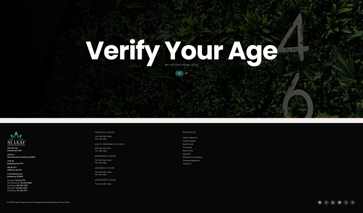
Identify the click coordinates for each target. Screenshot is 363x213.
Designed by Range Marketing (46, 202)
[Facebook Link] (319, 202)
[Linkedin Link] (339, 202)
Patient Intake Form (190, 138)
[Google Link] (332, 202)
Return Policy (188, 151)
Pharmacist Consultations (193, 157)
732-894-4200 (21, 188)
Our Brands (187, 148)
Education (187, 154)
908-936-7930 (22, 185)
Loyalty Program (189, 141)
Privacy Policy (64, 202)
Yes (179, 73)
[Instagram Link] (326, 202)
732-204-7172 (20, 180)
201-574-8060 (26, 183)
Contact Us (187, 164)
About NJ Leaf (188, 144)
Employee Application (191, 161)
